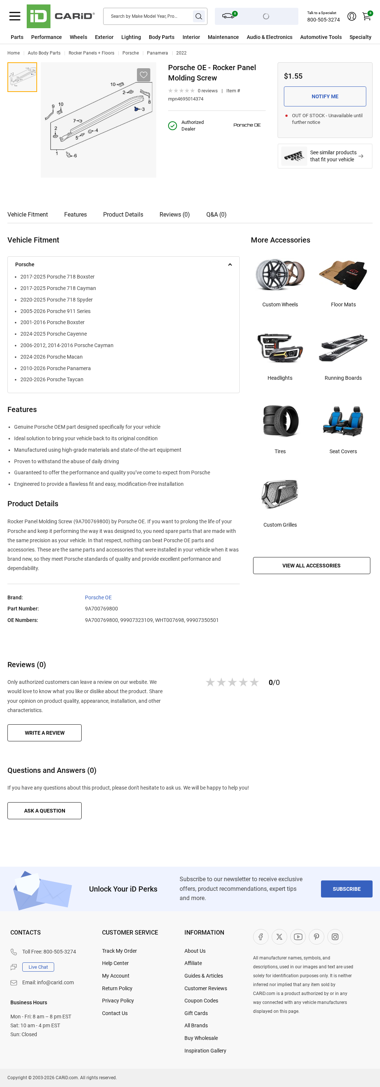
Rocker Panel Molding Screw (22, 77)
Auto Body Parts (44, 53)
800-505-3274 (323, 20)
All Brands (196, 1025)
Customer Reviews (205, 988)
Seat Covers (343, 451)
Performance (46, 37)
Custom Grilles (280, 525)
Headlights (280, 378)
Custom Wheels (280, 304)
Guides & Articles (203, 976)
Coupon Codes (201, 1001)
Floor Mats (343, 304)
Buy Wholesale (201, 1038)
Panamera (157, 53)
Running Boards (343, 378)
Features (75, 214)
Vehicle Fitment (27, 214)
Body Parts (161, 37)
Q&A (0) (216, 214)
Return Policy (117, 988)
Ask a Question (44, 811)
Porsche (130, 53)
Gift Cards (196, 1013)
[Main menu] (15, 16)
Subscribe (347, 889)
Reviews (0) (175, 214)
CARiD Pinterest (316, 937)
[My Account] (351, 16)
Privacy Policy (118, 1001)
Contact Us (115, 1013)
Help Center (115, 963)
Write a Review (45, 733)
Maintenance (223, 37)
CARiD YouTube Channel (298, 937)
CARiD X (279, 937)
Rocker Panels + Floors (91, 53)
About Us (195, 951)
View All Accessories (311, 566)
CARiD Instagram (335, 937)
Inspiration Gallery (205, 1051)
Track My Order (119, 951)
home (13, 53)
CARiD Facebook (261, 937)
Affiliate (193, 963)
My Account (116, 976)
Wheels (78, 37)
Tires (280, 451)
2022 (181, 53)
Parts (17, 37)
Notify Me (325, 96)
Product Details (123, 214)
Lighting (131, 37)
